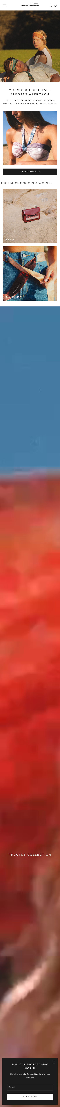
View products (30, 172)
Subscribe (30, 1097)
